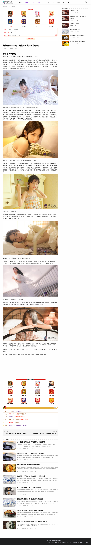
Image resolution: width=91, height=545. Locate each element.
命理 (9, 6)
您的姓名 (6, 29)
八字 (44, 2)
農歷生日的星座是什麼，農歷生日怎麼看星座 (30, 499)
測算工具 (27, 2)
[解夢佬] (8, 4)
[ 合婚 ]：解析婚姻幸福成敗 (14, 414)
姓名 (49, 2)
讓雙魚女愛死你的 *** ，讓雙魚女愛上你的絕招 (45, 434)
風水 (58, 2)
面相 (54, 2)
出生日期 (6, 35)
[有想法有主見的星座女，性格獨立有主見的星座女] (9, 479)
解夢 (34, 2)
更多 (55, 407)
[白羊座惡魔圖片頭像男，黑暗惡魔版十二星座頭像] (9, 445)
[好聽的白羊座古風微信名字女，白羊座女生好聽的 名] (9, 525)
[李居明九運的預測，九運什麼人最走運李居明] (9, 513)
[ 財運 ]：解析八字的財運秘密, (16, 419)
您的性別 (6, 32)
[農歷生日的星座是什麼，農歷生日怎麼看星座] (9, 502)
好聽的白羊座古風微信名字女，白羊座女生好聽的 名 (32, 522)
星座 (63, 2)
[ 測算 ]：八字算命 (12, 411)
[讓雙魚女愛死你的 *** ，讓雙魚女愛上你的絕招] (9, 457)
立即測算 (30, 39)
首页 (21, 2)
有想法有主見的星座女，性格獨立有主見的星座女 (16, 434)
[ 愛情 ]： (14, 416)
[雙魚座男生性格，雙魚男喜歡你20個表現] (9, 468)
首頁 (5, 6)
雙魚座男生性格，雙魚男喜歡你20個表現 (28, 465)
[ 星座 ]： (15, 425)
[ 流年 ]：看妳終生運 (11, 422)
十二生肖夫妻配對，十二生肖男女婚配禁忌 (29, 487)
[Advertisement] (30, 368)
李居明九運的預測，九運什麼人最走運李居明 (30, 510)
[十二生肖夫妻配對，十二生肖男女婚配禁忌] (9, 491)
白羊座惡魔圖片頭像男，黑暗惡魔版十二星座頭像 (31, 442)
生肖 (68, 2)
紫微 (39, 2)
